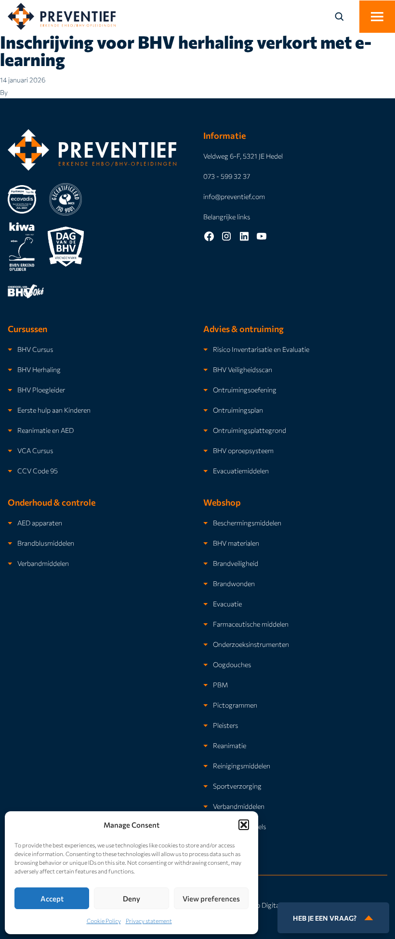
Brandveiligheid (235, 563)
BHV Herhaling (39, 369)
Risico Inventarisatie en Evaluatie (261, 349)
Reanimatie (229, 745)
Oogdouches (232, 664)
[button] (244, 825)
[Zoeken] (345, 16)
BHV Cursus (35, 349)
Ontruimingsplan (238, 409)
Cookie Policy (104, 920)
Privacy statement (149, 920)
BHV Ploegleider (41, 389)
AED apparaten (39, 522)
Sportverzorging (237, 785)
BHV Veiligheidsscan (242, 369)
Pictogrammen (235, 704)
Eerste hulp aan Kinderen (54, 409)
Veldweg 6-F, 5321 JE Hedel (243, 155)
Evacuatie (227, 603)
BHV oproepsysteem (243, 450)
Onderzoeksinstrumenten (251, 644)
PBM (220, 684)
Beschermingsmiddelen (247, 522)
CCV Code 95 (37, 470)
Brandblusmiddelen (45, 542)
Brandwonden (234, 583)
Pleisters (225, 725)
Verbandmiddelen (43, 563)
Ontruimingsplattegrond (249, 430)
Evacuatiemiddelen (241, 470)
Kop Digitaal (266, 904)
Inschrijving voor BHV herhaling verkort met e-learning (185, 50)
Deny (131, 898)
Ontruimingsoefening (244, 389)
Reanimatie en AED (45, 430)
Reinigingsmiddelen (241, 765)
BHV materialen (236, 542)
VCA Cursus (35, 450)
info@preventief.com (234, 196)
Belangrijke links (226, 216)
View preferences (211, 898)
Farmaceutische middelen (251, 623)
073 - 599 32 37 (226, 176)
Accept (52, 898)
